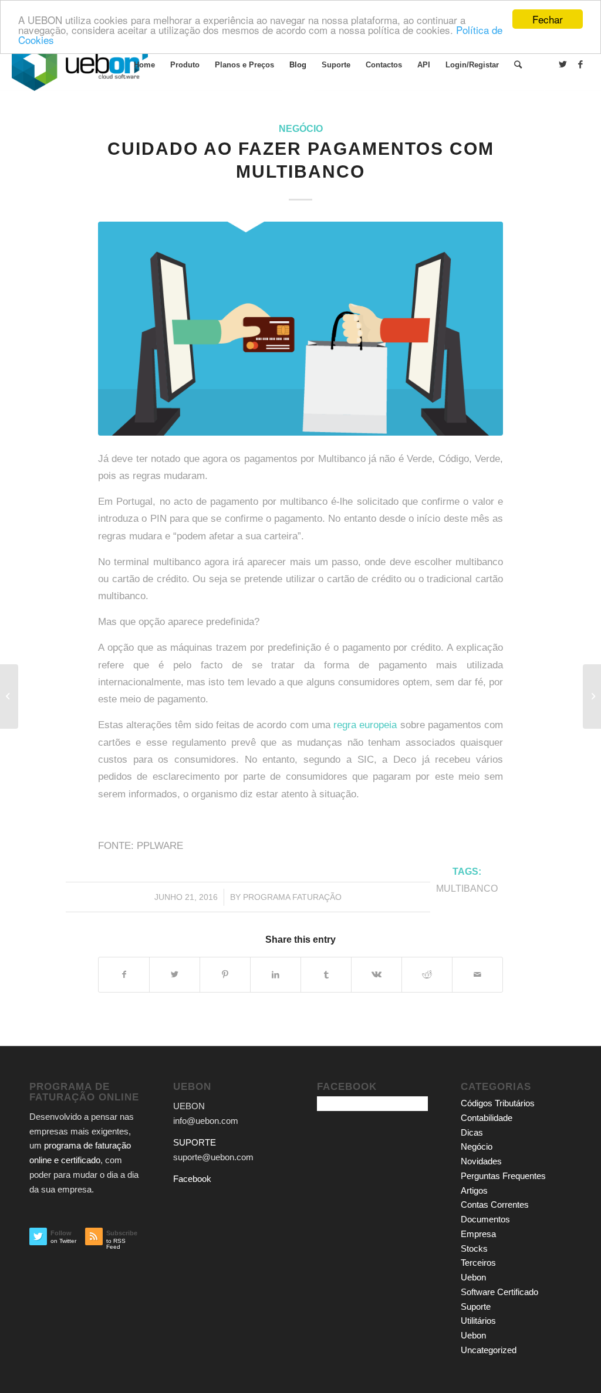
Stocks (474, 1248)
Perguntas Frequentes (503, 1176)
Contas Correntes (495, 1204)
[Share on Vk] (376, 974)
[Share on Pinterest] (225, 974)
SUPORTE (194, 1142)
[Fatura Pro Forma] (9, 696)
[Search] (518, 65)
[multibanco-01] (300, 329)
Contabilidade (486, 1118)
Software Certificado (499, 1292)
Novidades (481, 1161)
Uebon (473, 1277)
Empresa (478, 1234)
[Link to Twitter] (563, 64)
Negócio (301, 129)
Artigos (474, 1190)
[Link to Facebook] (580, 64)
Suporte (476, 1307)
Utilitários (478, 1321)
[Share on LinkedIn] (275, 974)
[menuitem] (144, 65)
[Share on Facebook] (124, 974)
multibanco (467, 888)
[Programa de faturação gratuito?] (592, 696)
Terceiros (478, 1263)
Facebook (192, 1179)
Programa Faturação (292, 897)
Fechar (547, 19)
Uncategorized (488, 1350)
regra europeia (365, 725)
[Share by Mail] (477, 974)
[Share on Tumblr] (326, 974)
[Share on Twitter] (175, 974)
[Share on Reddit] (427, 974)
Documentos (485, 1219)
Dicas (472, 1132)
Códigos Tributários (498, 1103)
